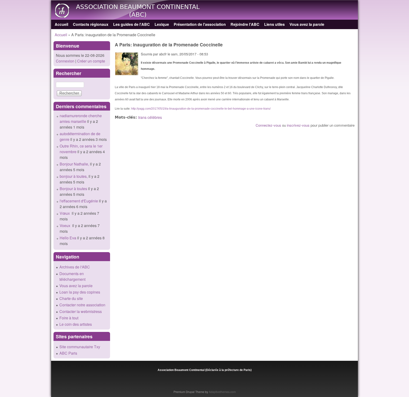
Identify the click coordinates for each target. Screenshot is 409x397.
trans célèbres (150, 117)
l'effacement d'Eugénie (79, 201)
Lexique (162, 24)
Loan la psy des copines (79, 292)
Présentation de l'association (200, 24)
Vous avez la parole (306, 24)
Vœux (65, 213)
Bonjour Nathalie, (74, 164)
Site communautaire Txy (79, 346)
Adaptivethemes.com (222, 392)
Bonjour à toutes (73, 188)
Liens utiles (274, 24)
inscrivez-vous (298, 125)
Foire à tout (68, 318)
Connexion (65, 61)
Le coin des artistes (75, 324)
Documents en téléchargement (72, 276)
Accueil (61, 24)
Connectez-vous (268, 125)
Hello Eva (68, 238)
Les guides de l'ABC (131, 24)
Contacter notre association (82, 305)
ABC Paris (68, 353)
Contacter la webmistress (80, 311)
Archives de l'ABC (74, 267)
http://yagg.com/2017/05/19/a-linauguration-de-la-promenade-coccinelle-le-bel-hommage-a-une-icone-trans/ (201, 108)
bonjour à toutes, (74, 176)
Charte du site (71, 298)
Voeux (65, 225)
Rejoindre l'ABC (245, 24)
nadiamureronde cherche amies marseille (81, 118)
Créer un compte (91, 61)
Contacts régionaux (90, 24)
